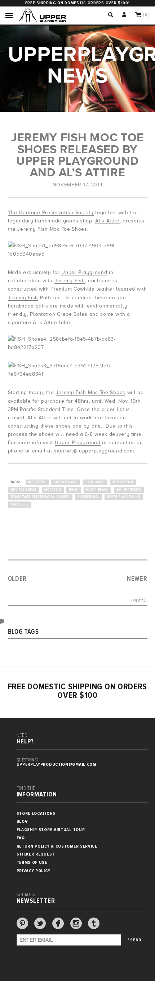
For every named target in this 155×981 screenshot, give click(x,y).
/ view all (139, 601)
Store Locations (36, 813)
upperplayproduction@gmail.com (56, 764)
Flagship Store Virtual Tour (51, 829)
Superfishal (88, 497)
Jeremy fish (122, 482)
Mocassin (52, 489)
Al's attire (37, 482)
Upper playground (124, 497)
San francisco (129, 489)
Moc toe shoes (23, 489)
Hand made (95, 482)
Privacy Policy (33, 871)
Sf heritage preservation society (40, 497)
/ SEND (135, 940)
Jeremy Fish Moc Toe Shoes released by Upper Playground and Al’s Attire (77, 155)
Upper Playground (84, 272)
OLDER (17, 579)
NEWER (137, 579)
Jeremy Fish (69, 280)
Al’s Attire (107, 221)
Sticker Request (36, 854)
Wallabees (19, 504)
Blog (22, 821)
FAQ (21, 838)
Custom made (66, 482)
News (73, 489)
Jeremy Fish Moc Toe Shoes (52, 229)
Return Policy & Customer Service (57, 846)
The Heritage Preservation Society (51, 212)
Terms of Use (32, 862)
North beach (97, 489)
